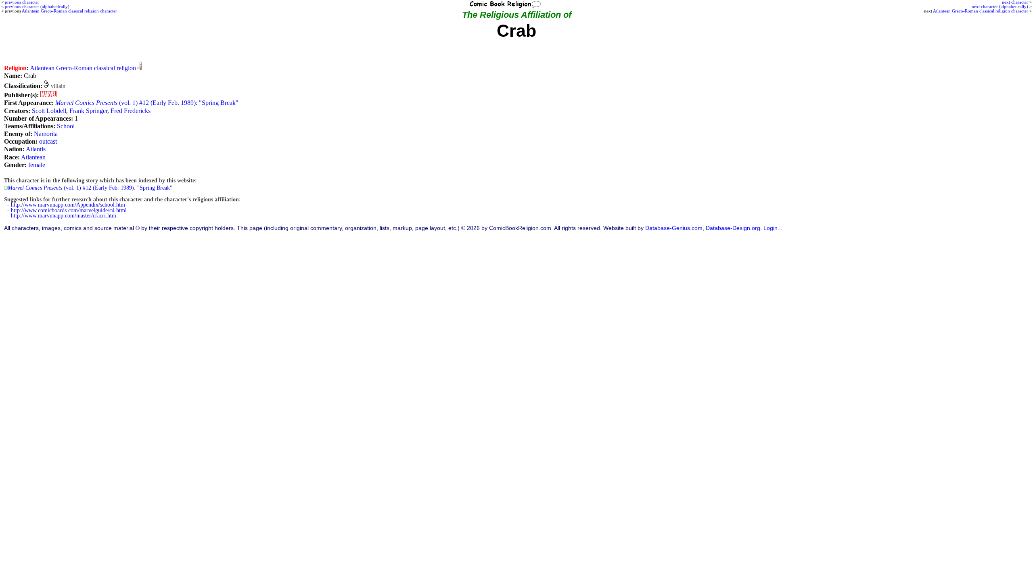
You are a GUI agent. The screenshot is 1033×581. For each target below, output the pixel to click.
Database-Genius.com (674, 228)
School (66, 126)
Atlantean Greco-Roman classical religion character (980, 10)
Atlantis (36, 149)
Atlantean (33, 157)
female (36, 164)
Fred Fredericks (131, 110)
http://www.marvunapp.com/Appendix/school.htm (68, 205)
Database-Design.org (733, 228)
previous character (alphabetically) (37, 6)
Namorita (46, 133)
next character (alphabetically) (1000, 6)
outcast (48, 141)
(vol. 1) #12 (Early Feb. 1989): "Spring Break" (146, 102)
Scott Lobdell (49, 110)
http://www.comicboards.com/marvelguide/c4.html (69, 210)
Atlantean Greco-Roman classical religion (83, 68)
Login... (772, 228)
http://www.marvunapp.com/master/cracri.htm (63, 216)
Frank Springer (88, 110)
